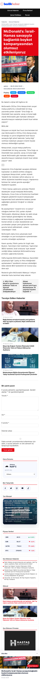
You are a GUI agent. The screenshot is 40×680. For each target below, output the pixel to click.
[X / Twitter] (11, 488)
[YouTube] (22, 488)
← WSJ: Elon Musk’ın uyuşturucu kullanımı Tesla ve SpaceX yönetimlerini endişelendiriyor (11, 286)
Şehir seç (8, 470)
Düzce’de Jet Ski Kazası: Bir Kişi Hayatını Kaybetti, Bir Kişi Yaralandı (20, 578)
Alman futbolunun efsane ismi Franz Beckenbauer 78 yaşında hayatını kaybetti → (30, 286)
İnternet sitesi (7, 431)
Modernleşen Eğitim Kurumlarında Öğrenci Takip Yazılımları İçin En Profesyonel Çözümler (19, 570)
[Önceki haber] (29, 502)
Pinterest (14, 96)
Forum (27, 15)
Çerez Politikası (15, 15)
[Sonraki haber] (33, 502)
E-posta (5, 423)
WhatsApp (31, 92)
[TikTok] (28, 488)
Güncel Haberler (13, 10)
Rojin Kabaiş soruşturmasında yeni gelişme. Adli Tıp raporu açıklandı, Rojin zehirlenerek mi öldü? (20, 563)
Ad (3, 415)
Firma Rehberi (28, 10)
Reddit (7, 96)
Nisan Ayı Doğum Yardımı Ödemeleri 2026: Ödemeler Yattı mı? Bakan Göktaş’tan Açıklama (19, 567)
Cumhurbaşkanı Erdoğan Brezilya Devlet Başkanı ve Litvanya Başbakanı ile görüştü (20, 574)
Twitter (13, 92)
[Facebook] (5, 488)
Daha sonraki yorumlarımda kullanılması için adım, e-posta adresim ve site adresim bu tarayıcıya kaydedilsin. (18, 443)
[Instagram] (16, 488)
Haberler (4, 22)
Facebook (21, 92)
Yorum (5, 396)
